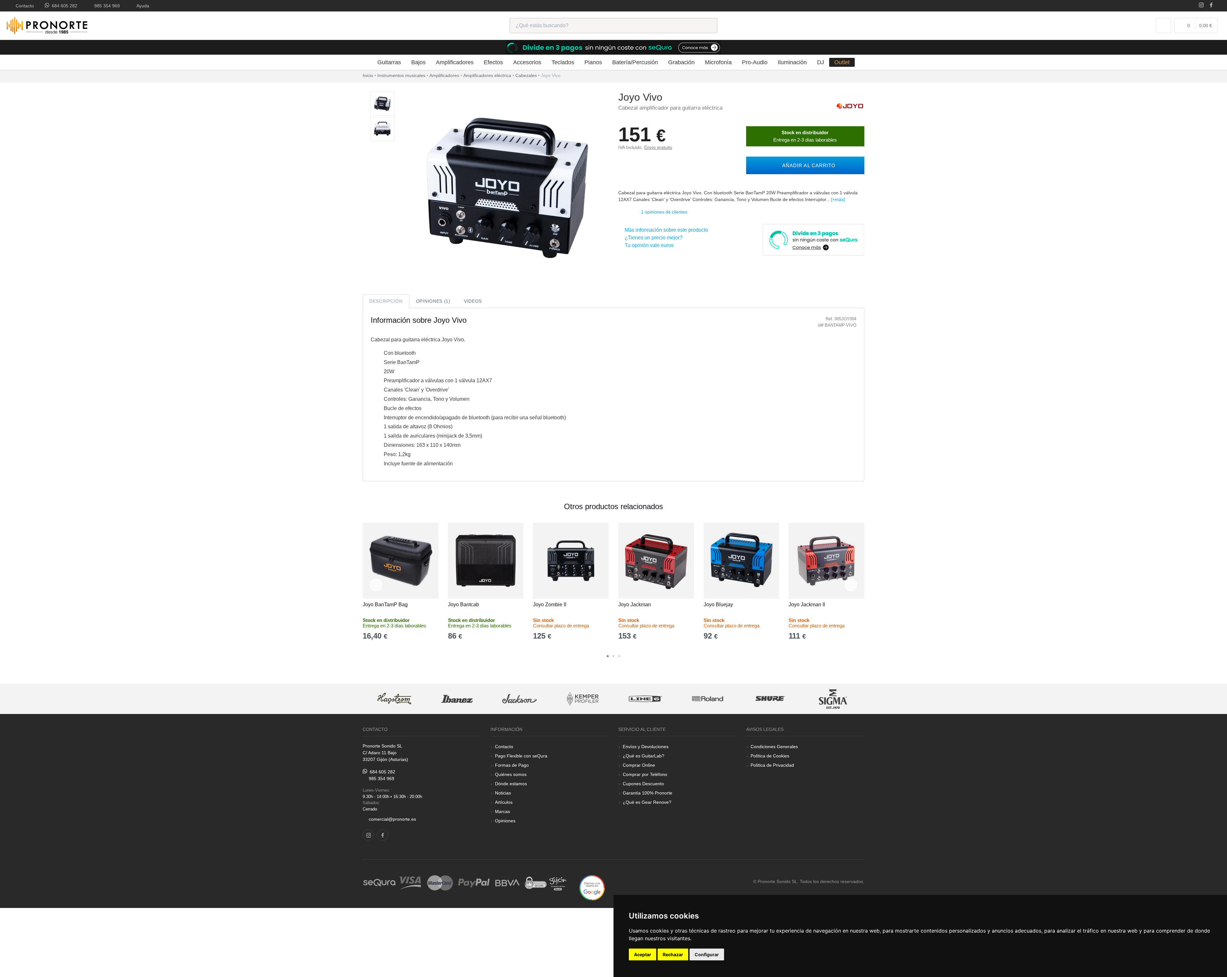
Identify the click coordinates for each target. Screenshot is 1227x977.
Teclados (563, 62)
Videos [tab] (473, 301)
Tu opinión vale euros (648, 245)
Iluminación (792, 62)
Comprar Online (639, 765)
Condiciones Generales (774, 746)
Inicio (368, 75)
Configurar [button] (707, 954)
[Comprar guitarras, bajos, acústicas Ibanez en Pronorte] (394, 699)
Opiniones (505, 820)
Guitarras (389, 62)
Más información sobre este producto (665, 230)
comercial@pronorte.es (392, 819)
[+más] (838, 199)
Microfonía (718, 62)
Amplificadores (455, 62)
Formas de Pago (512, 765)
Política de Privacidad (772, 765)
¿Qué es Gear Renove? (647, 802)
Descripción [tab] (386, 301)
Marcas (502, 811)
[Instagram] (1201, 6)
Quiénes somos (511, 774)
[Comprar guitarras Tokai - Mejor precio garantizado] (833, 699)
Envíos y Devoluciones (645, 746)
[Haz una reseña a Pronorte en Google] (592, 887)
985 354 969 (106, 5)
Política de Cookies (770, 755)
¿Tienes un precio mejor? (652, 237)
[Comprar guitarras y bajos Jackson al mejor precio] (456, 699)
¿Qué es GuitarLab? (643, 755)
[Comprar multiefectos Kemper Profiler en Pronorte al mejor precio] (519, 699)
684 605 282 (63, 5)
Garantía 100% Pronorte (647, 792)
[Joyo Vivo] (382, 104)
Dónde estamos (511, 783)
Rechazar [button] (673, 954)
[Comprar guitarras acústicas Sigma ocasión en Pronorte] (770, 699)
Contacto (23, 5)
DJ (820, 62)
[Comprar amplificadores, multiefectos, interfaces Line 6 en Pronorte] (582, 699)
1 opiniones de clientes (664, 211)
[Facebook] (1211, 6)
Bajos (418, 62)
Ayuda (141, 5)
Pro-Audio (755, 62)
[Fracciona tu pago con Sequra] (813, 239)
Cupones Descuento (643, 783)
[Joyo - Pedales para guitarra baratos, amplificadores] (850, 105)
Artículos (504, 802)
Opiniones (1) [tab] (433, 301)
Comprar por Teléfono (645, 774)
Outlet (842, 62)
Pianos (593, 62)
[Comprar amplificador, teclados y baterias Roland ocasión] (645, 699)
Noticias (503, 792)
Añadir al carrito (807, 165)
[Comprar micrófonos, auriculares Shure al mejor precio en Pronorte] (707, 699)
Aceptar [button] (642, 954)
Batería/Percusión (635, 62)
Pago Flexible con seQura (521, 755)
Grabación (681, 62)
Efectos (493, 62)
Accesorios (527, 62)
